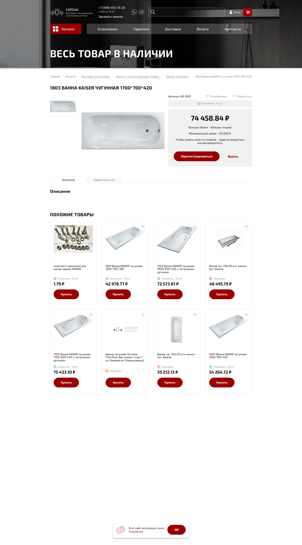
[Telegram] (141, 12)
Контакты (233, 29)
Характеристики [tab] (104, 179)
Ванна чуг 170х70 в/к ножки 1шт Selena (227, 267)
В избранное (218, 96)
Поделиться (244, 96)
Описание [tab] (68, 179)
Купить (66, 294)
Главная (55, 76)
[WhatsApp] (134, 12)
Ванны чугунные (177, 76)
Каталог (68, 29)
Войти (233, 156)
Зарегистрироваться (196, 156)
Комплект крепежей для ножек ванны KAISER (70, 267)
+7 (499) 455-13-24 (111, 7)
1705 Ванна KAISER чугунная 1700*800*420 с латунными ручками (72, 357)
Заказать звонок (110, 16)
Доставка (173, 29)
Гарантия (141, 29)
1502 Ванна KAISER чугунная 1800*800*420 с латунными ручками (176, 269)
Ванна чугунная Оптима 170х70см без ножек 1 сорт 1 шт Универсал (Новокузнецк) (125, 357)
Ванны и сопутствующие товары (137, 76)
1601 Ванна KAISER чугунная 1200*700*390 (124, 267)
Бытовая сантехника (95, 76)
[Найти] (153, 12)
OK (177, 530)
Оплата (203, 29)
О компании (108, 29)
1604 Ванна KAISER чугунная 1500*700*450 (228, 356)
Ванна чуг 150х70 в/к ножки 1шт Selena (176, 356)
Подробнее (136, 531)
